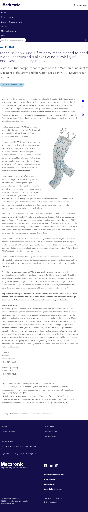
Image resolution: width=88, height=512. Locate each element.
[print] (82, 114)
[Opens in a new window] (45, 466)
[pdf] (82, 107)
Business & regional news (11, 22)
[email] (82, 100)
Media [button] (4, 35)
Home (3, 12)
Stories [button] (4, 26)
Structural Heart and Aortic (12, 84)
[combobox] (82, 5)
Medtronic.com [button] (7, 31)
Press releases (7, 17)
